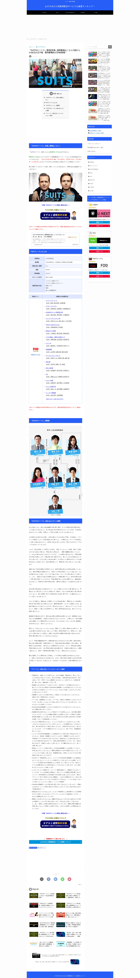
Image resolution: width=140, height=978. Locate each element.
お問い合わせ (91, 151)
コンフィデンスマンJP (53, 318)
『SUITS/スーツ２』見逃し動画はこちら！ (54, 98)
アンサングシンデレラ (53, 355)
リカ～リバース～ (51, 306)
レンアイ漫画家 (51, 393)
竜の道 (48, 362)
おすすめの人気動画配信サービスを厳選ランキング (55, 842)
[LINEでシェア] (62, 879)
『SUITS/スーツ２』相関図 (52, 105)
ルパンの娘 (49, 380)
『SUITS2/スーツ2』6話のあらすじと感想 (54, 109)
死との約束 (49, 368)
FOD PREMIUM (34, 847)
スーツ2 (48, 343)
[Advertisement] (70, 26)
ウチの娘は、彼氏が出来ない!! (55, 337)
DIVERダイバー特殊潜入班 (54, 312)
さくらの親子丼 (51, 386)
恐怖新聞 (49, 349)
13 (47, 374)
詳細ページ (99, 222)
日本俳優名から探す (95, 130)
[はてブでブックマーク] (55, 879)
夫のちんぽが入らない (53, 324)
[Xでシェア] (42, 879)
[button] (110, 46)
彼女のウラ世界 (51, 331)
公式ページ (99, 226)
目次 (54, 93)
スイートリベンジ (51, 300)
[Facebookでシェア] (48, 879)
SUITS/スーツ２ (42, 847)
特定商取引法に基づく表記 (95, 147)
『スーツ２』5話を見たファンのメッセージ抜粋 (54, 114)
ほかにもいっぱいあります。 (55, 399)
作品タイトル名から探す (97, 133)
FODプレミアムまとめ (51, 102)
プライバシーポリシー (94, 143)
